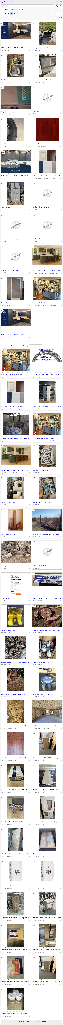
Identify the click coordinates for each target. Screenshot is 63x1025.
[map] (14, 13)
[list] (2, 13)
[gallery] (11, 13)
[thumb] (5, 13)
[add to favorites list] (2, 50)
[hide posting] (29, 50)
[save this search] (60, 5)
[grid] (8, 13)
